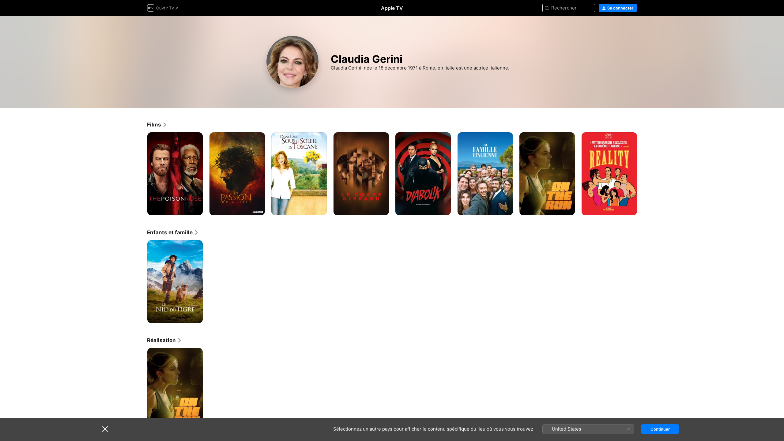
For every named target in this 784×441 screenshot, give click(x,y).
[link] (157, 124)
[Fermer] (105, 429)
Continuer (660, 429)
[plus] (196, 208)
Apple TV (392, 8)
